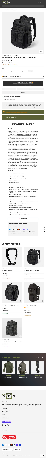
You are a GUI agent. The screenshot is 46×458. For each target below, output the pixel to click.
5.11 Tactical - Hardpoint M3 (7, 270)
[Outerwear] (23, 367)
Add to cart (31, 89)
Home (3, 9)
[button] (40, 2)
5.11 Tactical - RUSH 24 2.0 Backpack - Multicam (12, 341)
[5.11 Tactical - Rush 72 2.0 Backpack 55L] (12, 292)
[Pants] (37, 367)
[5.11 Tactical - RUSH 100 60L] (34, 292)
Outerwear (23, 375)
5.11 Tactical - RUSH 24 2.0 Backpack (31, 270)
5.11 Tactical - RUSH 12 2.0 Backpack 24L (11, 9)
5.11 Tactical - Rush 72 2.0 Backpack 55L (10, 305)
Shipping (3, 62)
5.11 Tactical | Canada (5, 55)
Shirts (8, 375)
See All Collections (40, 357)
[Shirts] (8, 367)
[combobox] (23, 6)
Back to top (23, 388)
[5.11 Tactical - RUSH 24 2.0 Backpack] (34, 257)
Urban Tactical (6, 453)
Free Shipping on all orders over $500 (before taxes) (16, 112)
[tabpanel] (23, 173)
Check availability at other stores (9, 99)
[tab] (10, 128)
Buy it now (23, 92)
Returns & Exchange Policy (11, 117)
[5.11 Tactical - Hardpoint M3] (12, 257)
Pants (37, 375)
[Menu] (43, 2)
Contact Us (6, 417)
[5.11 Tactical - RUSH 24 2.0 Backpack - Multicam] (12, 328)
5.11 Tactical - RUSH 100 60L (30, 305)
